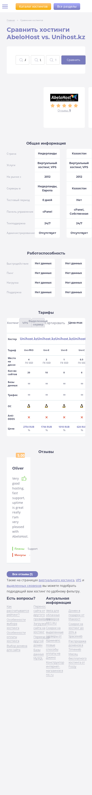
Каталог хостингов (33, 6)
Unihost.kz (29, 338)
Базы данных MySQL (38, 654)
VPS (78, 580)
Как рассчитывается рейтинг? (18, 610)
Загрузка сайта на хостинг (39, 628)
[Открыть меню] (6, 6)
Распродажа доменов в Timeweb (77, 645)
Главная (11, 20)
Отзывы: (64, 110)
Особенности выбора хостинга (16, 624)
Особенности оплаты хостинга (16, 637)
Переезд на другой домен (41, 641)
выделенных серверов (24, 585)
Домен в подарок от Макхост (76, 615)
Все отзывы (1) (22, 574)
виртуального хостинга (56, 580)
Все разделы (67, 6)
